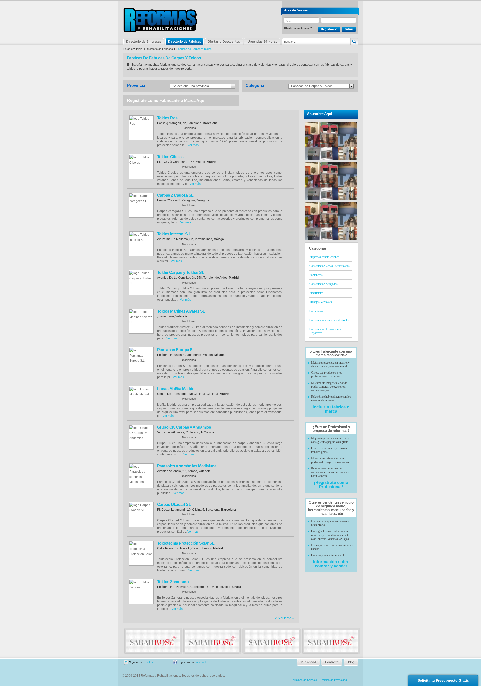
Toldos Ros (167, 118)
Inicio (139, 48)
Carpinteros (316, 311)
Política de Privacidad (334, 679)
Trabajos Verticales (320, 302)
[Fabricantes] (153, 651)
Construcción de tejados (323, 284)
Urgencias (261, 41)
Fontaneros (316, 275)
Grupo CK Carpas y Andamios (184, 427)
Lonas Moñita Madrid (176, 389)
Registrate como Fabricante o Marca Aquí (166, 100)
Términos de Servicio (304, 679)
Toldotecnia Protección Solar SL (186, 543)
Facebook (201, 662)
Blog (350, 662)
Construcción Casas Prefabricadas (329, 266)
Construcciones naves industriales (329, 320)
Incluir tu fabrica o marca (331, 409)
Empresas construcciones (324, 257)
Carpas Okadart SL (174, 504)
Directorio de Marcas (184, 41)
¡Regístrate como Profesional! (331, 484)
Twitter (149, 662)
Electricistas (316, 293)
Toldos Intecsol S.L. (174, 234)
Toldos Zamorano (173, 582)
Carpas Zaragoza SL (175, 195)
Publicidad (308, 662)
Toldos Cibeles (170, 157)
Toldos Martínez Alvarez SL (181, 311)
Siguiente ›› (286, 618)
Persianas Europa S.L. (177, 350)
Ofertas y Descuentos (223, 41)
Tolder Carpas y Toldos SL (180, 272)
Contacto (331, 662)
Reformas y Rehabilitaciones (160, 20)
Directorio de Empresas (144, 41)
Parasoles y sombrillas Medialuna (187, 466)
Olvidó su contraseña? (298, 28)
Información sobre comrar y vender (331, 563)
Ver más (193, 145)
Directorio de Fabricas (159, 48)
